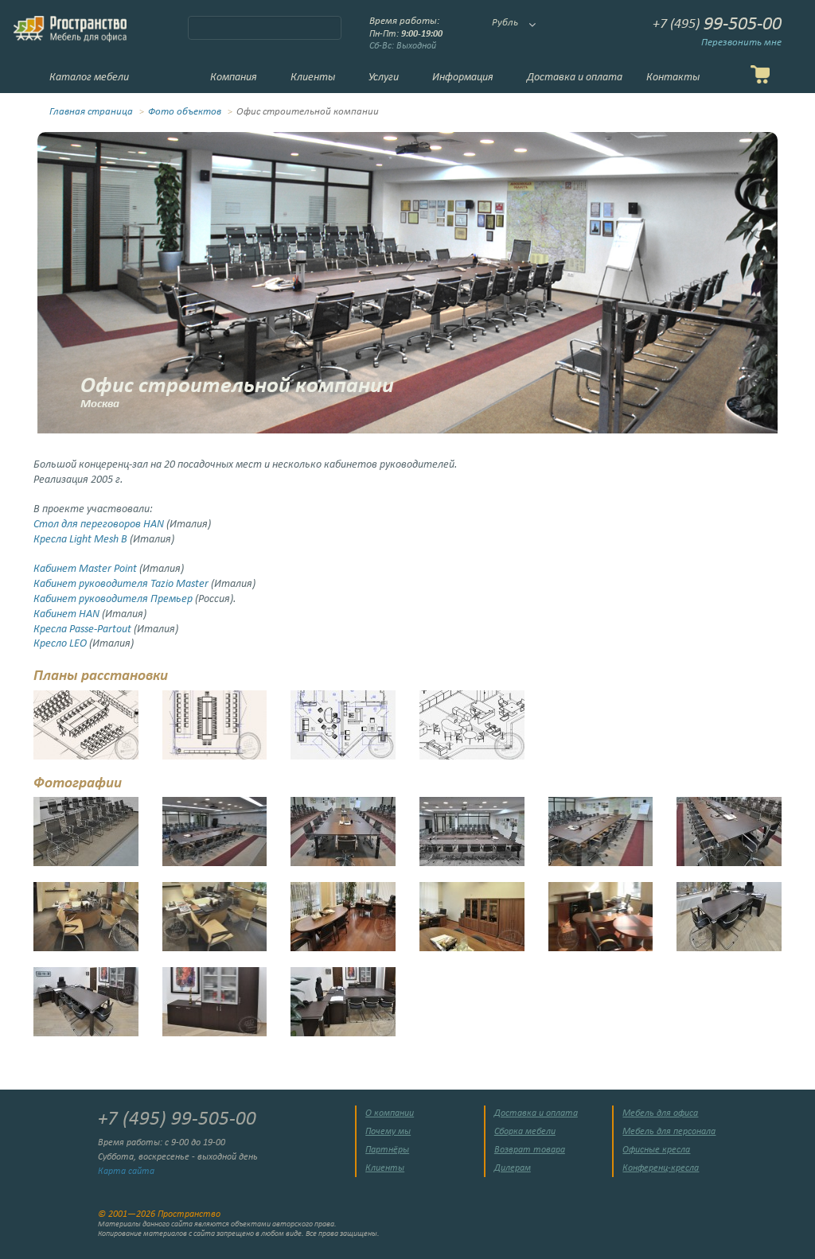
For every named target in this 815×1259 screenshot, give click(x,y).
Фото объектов (184, 112)
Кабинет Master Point (85, 569)
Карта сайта (126, 1171)
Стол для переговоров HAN (98, 524)
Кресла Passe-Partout (82, 629)
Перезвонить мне (741, 43)
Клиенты (313, 78)
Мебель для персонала (669, 1132)
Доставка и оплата (574, 78)
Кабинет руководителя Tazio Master (121, 584)
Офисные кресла (656, 1150)
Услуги (384, 78)
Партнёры (387, 1150)
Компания (233, 78)
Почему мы (388, 1132)
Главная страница (91, 112)
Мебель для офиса (660, 1113)
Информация (462, 78)
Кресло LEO (60, 644)
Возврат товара (529, 1150)
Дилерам (512, 1168)
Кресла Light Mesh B (80, 540)
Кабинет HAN (66, 614)
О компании (389, 1113)
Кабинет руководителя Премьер (113, 599)
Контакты (673, 78)
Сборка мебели (525, 1132)
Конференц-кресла (660, 1168)
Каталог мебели (89, 78)
